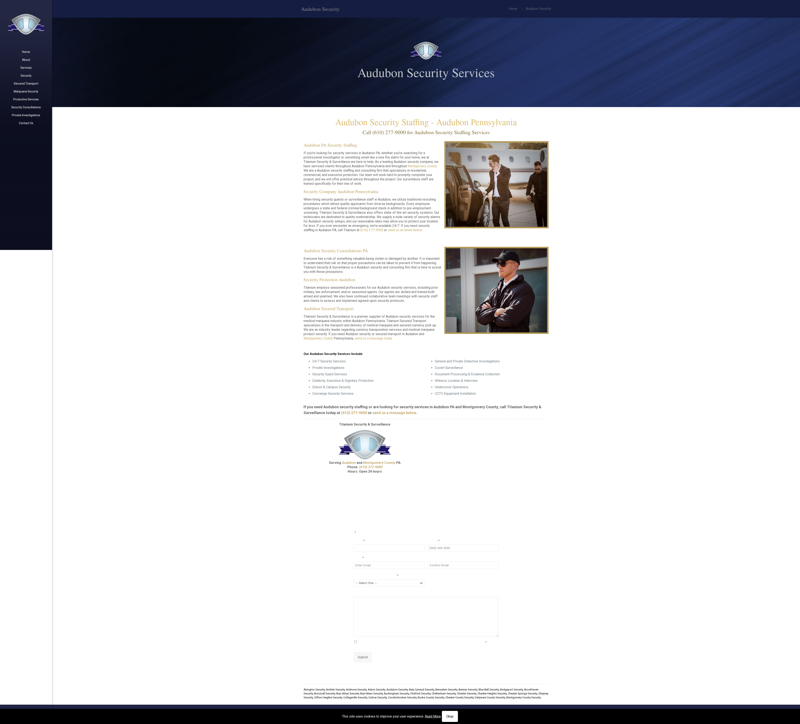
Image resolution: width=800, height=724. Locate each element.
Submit (363, 657)
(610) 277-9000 (389, 132)
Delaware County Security (490, 697)
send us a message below (394, 413)
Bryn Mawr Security (371, 693)
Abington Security (314, 689)
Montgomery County (422, 166)
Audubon (349, 463)
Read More (433, 716)
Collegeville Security (355, 697)
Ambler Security (335, 689)
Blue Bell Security (489, 689)
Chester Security (466, 693)
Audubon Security (397, 689)
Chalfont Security (420, 693)
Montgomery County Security (523, 697)
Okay (450, 716)
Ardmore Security (356, 689)
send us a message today (373, 338)
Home (513, 9)
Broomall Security (324, 693)
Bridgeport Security (511, 689)
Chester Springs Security (522, 693)
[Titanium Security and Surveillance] (26, 24)
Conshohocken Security (402, 697)
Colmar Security (377, 697)
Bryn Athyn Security (347, 693)
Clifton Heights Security (328, 697)
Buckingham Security (396, 693)
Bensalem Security (446, 689)
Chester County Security (459, 697)
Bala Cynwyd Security (421, 689)
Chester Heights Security (492, 693)
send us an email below (405, 230)
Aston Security (376, 689)
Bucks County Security (431, 697)
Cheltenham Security (444, 693)
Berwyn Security (468, 689)
